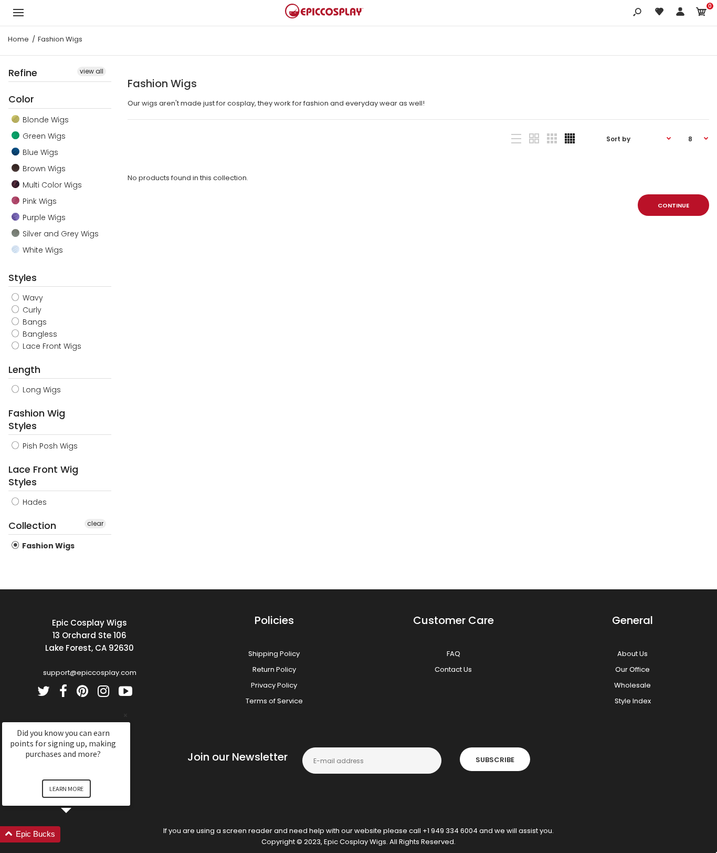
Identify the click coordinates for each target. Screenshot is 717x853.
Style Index (633, 701)
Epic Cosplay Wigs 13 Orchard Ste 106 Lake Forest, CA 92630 (89, 635)
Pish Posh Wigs (49, 446)
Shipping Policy (274, 654)
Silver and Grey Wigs (59, 233)
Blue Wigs (39, 152)
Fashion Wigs (47, 545)
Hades (33, 502)
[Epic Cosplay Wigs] (324, 13)
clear (95, 523)
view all (91, 71)
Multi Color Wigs (51, 185)
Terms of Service (274, 701)
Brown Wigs (43, 168)
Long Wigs (40, 389)
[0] (701, 13)
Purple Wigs (43, 217)
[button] (78, 834)
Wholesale (632, 685)
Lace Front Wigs (50, 346)
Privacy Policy (274, 685)
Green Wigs (43, 136)
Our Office (632, 669)
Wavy (31, 298)
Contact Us (453, 669)
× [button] (125, 715)
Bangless (38, 334)
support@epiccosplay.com (89, 673)
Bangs (33, 322)
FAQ (453, 654)
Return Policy (274, 669)
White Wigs (41, 250)
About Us (632, 654)
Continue (673, 205)
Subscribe (495, 760)
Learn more (66, 789)
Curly (30, 310)
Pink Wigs (38, 201)
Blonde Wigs (44, 120)
